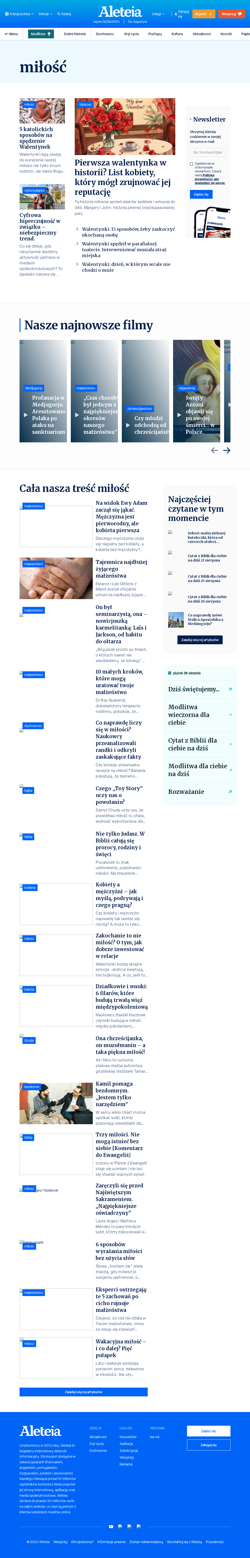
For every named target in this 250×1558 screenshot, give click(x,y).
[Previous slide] (214, 450)
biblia (28, 837)
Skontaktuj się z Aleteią (184, 1542)
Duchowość (105, 33)
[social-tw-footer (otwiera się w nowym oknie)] (129, 1526)
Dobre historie (75, 33)
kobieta (30, 887)
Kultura (177, 33)
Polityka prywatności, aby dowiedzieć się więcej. (210, 179)
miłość (29, 104)
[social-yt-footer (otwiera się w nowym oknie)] (111, 1526)
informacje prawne (111, 1542)
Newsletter (128, 1437)
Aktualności (202, 33)
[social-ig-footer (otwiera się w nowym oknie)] (139, 1526)
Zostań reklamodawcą (146, 1542)
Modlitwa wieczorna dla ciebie (188, 715)
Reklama (126, 1464)
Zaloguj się (183, 14)
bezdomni (31, 1087)
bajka (28, 790)
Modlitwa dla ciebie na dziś (197, 770)
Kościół (226, 33)
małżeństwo (86, 388)
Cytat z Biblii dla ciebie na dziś (192, 744)
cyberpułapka (34, 190)
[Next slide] (226, 450)
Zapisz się (201, 194)
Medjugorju (33, 388)
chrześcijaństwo (140, 408)
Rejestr (201, 13)
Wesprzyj (229, 13)
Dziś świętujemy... (193, 689)
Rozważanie (186, 792)
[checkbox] (191, 164)
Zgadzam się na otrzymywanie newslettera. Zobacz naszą (210, 173)
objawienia (187, 388)
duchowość (33, 726)
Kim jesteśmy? (82, 1542)
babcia (29, 989)
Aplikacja (126, 1444)
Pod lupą (155, 33)
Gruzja (29, 1040)
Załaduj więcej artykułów (83, 1392)
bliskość (86, 104)
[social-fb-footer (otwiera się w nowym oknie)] (120, 1526)
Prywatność (215, 1542)
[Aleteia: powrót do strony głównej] (120, 11)
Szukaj (66, 14)
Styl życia (131, 33)
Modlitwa (38, 33)
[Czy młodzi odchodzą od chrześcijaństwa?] (145, 391)
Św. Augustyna (137, 22)
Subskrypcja (129, 1450)
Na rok (155, 1437)
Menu (13, 33)
